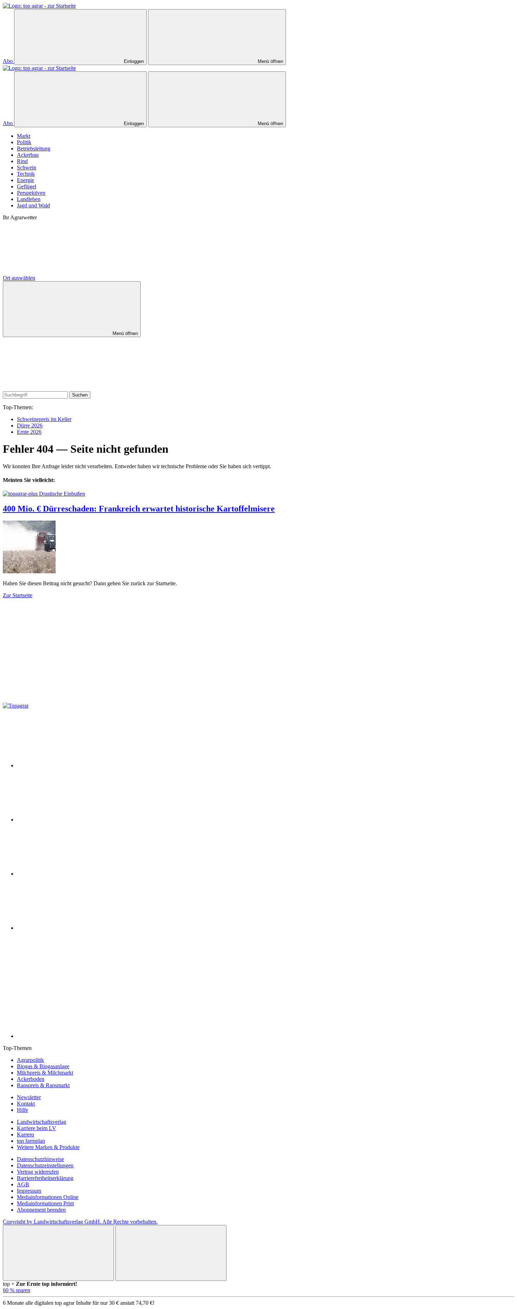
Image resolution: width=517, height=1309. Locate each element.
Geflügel (26, 186)
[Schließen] (58, 1253)
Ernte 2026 (29, 432)
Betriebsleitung (33, 148)
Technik (26, 174)
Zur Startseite (17, 595)
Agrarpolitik (30, 1060)
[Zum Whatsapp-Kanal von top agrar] (69, 1036)
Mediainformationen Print (45, 1203)
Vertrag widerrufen (38, 1172)
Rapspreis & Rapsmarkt (43, 1085)
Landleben (28, 199)
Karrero (25, 1134)
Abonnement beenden (41, 1210)
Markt (23, 136)
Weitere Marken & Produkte (48, 1147)
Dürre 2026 (30, 425)
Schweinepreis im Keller (44, 419)
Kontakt (26, 1104)
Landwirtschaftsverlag (41, 1122)
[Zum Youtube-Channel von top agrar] (69, 928)
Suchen (80, 395)
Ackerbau (28, 155)
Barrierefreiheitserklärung (45, 1178)
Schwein (26, 167)
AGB (23, 1184)
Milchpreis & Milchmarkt (45, 1073)
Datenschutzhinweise (40, 1159)
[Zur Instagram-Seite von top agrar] (69, 874)
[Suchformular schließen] (55, 388)
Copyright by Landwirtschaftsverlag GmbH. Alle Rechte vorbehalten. (80, 1222)
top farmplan (31, 1141)
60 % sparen (16, 1290)
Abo (8, 61)
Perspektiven (31, 193)
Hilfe (22, 1110)
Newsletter (29, 1097)
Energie (25, 180)
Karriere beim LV (36, 1128)
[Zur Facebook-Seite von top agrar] (69, 765)
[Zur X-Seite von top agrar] (69, 820)
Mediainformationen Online (47, 1197)
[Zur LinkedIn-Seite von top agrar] (69, 982)
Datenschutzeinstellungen (45, 1165)
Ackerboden (30, 1079)
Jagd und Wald (33, 205)
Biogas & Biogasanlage (43, 1066)
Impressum (29, 1191)
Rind (22, 161)
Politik (24, 142)
